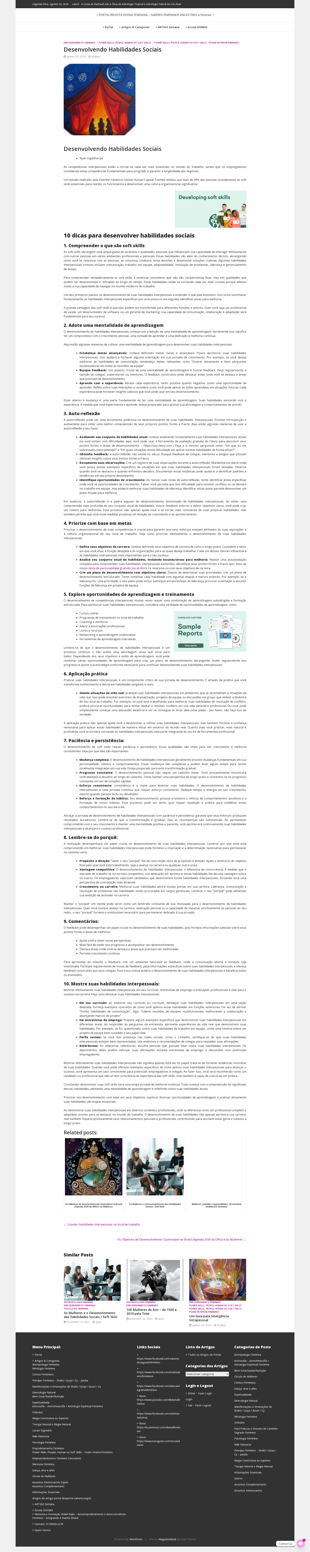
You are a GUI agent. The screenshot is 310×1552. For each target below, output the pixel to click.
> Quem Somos (41, 1530)
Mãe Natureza (40, 1436)
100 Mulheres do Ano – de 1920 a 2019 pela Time (151, 1311)
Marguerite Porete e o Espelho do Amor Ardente (109, 4)
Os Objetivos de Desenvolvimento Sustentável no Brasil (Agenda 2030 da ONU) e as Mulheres (181, 1239)
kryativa (95, 56)
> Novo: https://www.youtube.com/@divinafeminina (158, 1399)
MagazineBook (167, 1539)
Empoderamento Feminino (79, 42)
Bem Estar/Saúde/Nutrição (48, 1396)
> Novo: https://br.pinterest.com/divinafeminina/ (158, 1427)
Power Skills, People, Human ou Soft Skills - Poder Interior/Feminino (196, 42)
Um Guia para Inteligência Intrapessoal (209, 1318)
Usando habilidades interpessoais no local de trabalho (102, 1224)
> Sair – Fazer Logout (198, 1405)
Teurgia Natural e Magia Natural (51, 1424)
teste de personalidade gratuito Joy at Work (117, 568)
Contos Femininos (43, 1374)
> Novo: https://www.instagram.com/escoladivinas (158, 1441)
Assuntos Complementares (48, 1486)
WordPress (136, 1539)
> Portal (108, 27)
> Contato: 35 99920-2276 (47, 1524)
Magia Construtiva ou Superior (50, 1418)
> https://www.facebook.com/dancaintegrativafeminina (158, 1386)
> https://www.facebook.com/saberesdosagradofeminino (158, 1358)
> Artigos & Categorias (134, 27)
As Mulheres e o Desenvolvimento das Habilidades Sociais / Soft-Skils (91, 1315)
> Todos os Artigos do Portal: (203, 1354)
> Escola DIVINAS (196, 27)
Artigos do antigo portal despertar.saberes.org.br (61, 1498)
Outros (238, 1478)
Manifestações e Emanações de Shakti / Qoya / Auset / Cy (66, 1386)
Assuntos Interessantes (248, 1490)
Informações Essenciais (46, 1492)
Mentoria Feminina (43, 1464)
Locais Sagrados (42, 1430)
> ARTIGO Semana (167, 27)
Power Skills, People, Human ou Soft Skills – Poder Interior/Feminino (72, 1452)
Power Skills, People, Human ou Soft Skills (125, 42)
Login (189, 1399)
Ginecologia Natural (44, 1392)
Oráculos (37, 1412)
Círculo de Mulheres (43, 1476)
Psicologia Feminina (76, 1308)
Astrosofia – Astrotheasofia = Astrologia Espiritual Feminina (67, 1406)
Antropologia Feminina (78, 1302)
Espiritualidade (41, 1402)
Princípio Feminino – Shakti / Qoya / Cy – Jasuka (60, 1380)
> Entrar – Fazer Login (199, 1393)
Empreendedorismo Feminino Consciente (56, 1458)
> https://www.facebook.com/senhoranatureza (158, 1413)
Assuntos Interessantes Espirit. (50, 1482)
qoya (98, 1322)
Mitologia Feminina (43, 1368)
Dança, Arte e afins (43, 1470)
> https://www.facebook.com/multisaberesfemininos (158, 1372)
